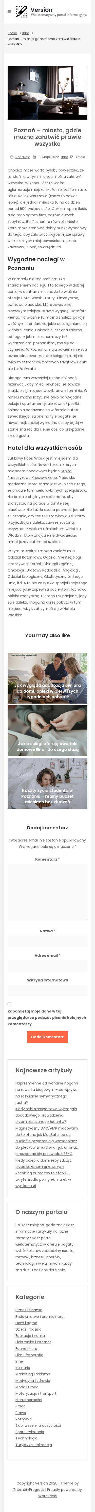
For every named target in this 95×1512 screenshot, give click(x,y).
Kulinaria (22, 1367)
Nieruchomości (28, 1399)
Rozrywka (23, 1419)
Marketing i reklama (32, 1374)
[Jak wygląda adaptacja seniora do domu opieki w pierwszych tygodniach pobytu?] (47, 678)
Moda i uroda (27, 1387)
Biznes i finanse (28, 1310)
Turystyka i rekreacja (33, 1444)
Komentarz (47, 859)
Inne (25, 33)
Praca (20, 1406)
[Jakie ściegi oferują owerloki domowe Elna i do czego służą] (47, 730)
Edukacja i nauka (30, 1335)
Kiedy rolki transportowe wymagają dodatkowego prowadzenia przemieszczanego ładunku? (46, 1115)
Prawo (20, 1412)
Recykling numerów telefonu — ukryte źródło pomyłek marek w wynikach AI (43, 1179)
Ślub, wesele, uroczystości (38, 1425)
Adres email (47, 955)
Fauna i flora (26, 1348)
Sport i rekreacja (29, 1431)
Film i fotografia (29, 1355)
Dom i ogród (26, 1322)
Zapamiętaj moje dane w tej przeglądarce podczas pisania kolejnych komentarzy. (47, 1017)
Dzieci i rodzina (28, 1329)
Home (12, 33)
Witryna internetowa (47, 980)
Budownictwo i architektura (39, 1316)
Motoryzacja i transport (35, 1393)
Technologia (26, 1438)
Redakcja (22, 157)
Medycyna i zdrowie (32, 1380)
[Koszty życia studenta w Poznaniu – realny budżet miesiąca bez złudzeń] (47, 783)
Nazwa (47, 931)
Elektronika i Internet (33, 1342)
